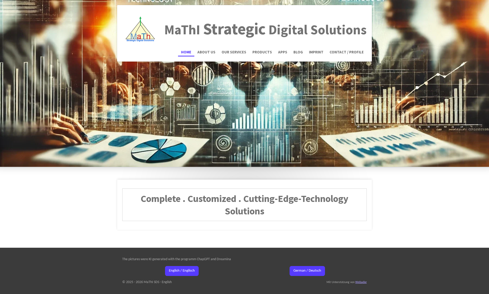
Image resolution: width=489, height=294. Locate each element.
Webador (361, 282)
